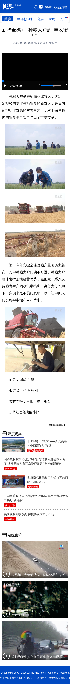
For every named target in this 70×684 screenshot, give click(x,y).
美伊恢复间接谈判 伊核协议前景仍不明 (29, 514)
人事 (63, 19)
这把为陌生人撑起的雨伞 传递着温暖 (37, 657)
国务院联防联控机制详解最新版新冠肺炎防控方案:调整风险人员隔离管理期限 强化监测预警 (34, 461)
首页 (8, 18)
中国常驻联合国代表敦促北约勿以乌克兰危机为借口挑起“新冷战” (36, 498)
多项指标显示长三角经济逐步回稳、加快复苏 (47, 479)
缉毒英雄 (18, 614)
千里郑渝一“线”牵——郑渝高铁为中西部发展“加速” (47, 443)
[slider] (54, 86)
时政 (52, 19)
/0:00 (19, 85)
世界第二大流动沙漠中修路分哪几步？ (38, 574)
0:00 (13, 85)
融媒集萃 (15, 535)
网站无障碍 (60, 7)
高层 (40, 19)
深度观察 (15, 433)
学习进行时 (24, 19)
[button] (5, 85)
